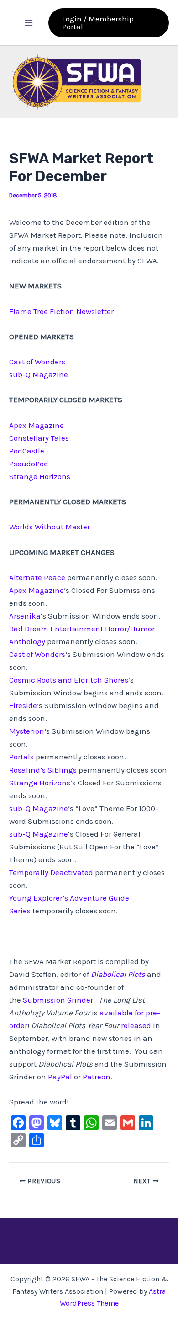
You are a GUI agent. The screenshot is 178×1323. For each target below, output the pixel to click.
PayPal (60, 1076)
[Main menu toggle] (28, 22)
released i (138, 1025)
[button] (108, 22)
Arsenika (25, 615)
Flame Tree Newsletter (61, 311)
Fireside (23, 705)
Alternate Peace (37, 577)
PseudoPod (28, 463)
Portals (21, 756)
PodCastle (26, 450)
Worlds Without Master (49, 526)
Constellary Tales (39, 438)
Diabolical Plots (118, 974)
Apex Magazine (36, 425)
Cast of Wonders (37, 654)
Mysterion (26, 731)
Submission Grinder (58, 999)
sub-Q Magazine (38, 374)
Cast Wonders (37, 361)
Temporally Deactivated (51, 872)
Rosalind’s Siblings (43, 769)
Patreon (96, 1076)
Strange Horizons (39, 476)
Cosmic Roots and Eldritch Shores (68, 679)
